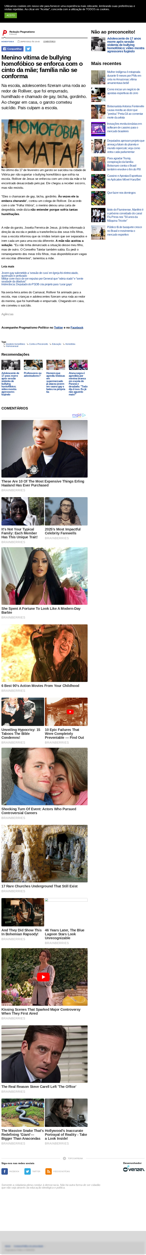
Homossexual (12, 346)
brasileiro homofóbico (15, 344)
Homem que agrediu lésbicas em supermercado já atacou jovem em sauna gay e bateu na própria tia (55, 382)
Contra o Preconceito (38, 344)
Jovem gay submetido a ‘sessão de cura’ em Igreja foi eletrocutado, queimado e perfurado (39, 274)
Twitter (58, 327)
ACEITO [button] (11, 15)
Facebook (77, 327)
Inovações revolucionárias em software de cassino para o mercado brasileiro (124, 127)
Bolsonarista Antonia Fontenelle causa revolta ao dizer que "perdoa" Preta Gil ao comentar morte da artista (125, 112)
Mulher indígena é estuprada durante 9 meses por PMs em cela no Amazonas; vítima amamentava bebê (124, 77)
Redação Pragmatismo (22, 31)
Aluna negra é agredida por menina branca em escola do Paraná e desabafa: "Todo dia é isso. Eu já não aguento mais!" (78, 384)
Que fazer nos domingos (121, 192)
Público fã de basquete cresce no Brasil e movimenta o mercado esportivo (124, 231)
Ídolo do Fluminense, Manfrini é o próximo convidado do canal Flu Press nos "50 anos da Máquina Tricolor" (125, 215)
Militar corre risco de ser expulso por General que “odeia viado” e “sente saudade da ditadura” (42, 280)
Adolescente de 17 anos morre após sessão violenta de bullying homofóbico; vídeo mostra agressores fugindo (10, 384)
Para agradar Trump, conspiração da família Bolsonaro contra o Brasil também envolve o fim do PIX (124, 164)
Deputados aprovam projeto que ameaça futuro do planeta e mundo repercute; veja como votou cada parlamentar (125, 146)
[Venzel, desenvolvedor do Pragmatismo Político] (134, 1168)
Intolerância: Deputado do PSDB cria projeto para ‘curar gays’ (36, 284)
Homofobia (7, 42)
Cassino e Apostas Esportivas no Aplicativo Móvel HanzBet (124, 177)
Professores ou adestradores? (32, 374)
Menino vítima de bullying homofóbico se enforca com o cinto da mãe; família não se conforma (41, 66)
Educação (56, 344)
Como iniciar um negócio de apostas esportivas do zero (123, 91)
